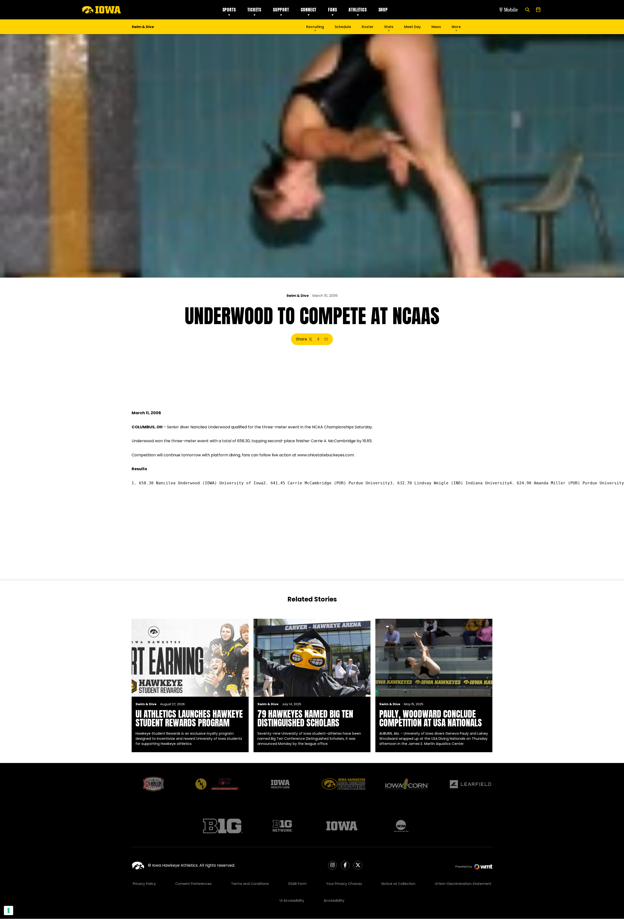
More (456, 26)
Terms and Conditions (250, 883)
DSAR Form (297, 883)
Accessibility (334, 900)
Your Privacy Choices (344, 883)
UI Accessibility (292, 900)
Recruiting (315, 26)
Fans (332, 9)
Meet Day (412, 26)
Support (281, 9)
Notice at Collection (398, 883)
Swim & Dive (297, 295)
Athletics (358, 9)
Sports (229, 9)
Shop (383, 9)
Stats (388, 26)
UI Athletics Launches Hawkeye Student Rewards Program (189, 718)
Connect (309, 9)
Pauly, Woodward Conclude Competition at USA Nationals (430, 718)
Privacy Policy (144, 883)
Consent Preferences (193, 883)
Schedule (343, 26)
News (436, 26)
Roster (367, 26)
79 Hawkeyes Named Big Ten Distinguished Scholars (305, 718)
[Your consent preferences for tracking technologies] (8, 910)
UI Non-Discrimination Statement (463, 883)
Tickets (254, 9)
